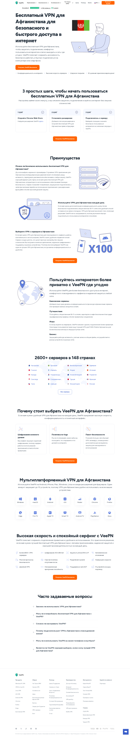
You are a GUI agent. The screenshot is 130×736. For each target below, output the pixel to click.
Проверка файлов (88, 701)
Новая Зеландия (76, 375)
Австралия (35, 366)
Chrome (17, 701)
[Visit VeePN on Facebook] (16, 728)
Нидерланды (55, 375)
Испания (92, 370)
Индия (72, 370)
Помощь (83, 3)
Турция (72, 379)
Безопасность (43, 3)
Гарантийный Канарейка (56, 704)
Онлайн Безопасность (72, 692)
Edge (16, 708)
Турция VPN (86, 722)
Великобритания (76, 366)
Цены (77, 3)
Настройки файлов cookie (54, 709)
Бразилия (53, 366)
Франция (92, 379)
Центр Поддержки (54, 683)
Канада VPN (86, 718)
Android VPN (19, 697)
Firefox (17, 704)
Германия (92, 366)
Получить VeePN (108, 2)
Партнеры (103, 683)
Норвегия (92, 375)
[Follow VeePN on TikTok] (26, 728)
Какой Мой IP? (87, 683)
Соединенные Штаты (58, 379)
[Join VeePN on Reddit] (31, 728)
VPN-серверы (36, 710)
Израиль (53, 370)
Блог (33, 713)
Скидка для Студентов (38, 706)
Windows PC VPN (20, 683)
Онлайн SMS (86, 694)
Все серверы (65, 392)
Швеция (53, 384)
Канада (33, 375)
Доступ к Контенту (71, 683)
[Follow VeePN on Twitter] (21, 728)
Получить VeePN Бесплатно (27, 67)
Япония (92, 384)
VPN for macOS (19, 687)
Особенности (55, 3)
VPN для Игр (69, 699)
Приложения (31, 3)
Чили (33, 384)
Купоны (34, 703)
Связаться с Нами (54, 687)
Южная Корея (75, 384)
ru (97, 3)
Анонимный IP (70, 696)
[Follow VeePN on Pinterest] (36, 728)
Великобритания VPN (89, 715)
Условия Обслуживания (56, 701)
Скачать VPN (35, 687)
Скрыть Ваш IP (87, 687)
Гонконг (34, 370)
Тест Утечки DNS (87, 690)
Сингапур (34, 379)
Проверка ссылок (88, 697)
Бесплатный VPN (20, 712)
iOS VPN (17, 694)
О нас (51, 713)
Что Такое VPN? (67, 2)
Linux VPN (18, 690)
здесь (41, 121)
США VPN (86, 711)
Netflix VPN (69, 712)
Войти (90, 3)
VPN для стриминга (71, 708)
